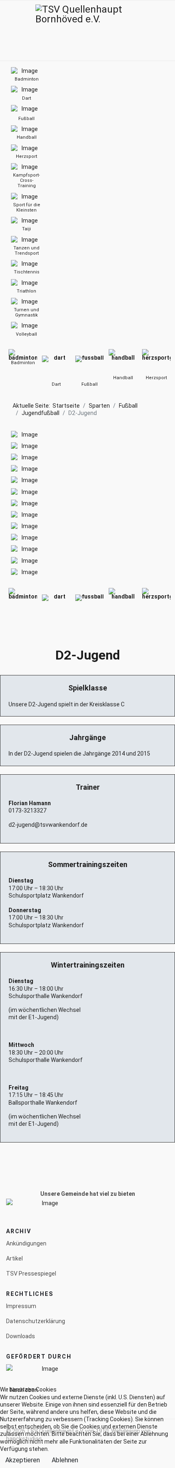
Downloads (20, 1336)
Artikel (14, 1258)
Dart (56, 384)
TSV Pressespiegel (31, 1273)
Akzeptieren (22, 1460)
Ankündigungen (26, 1243)
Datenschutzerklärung (35, 1321)
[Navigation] (9, 30)
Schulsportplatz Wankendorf (46, 895)
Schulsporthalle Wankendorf (46, 996)
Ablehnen (65, 1460)
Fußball (89, 384)
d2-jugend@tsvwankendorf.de (48, 824)
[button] (155, 31)
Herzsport (156, 377)
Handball (123, 377)
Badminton (23, 362)
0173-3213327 (27, 810)
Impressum (21, 1306)
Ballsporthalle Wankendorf (43, 1102)
